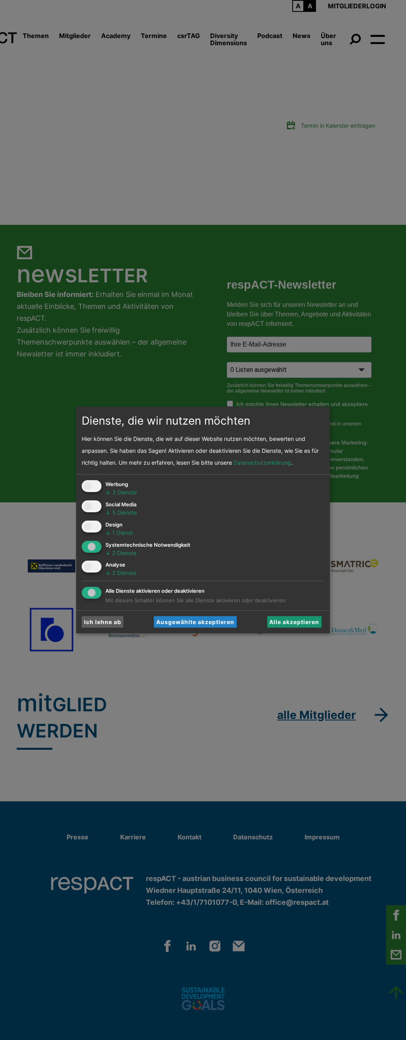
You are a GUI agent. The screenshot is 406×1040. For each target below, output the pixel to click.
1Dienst (119, 532)
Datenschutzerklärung (262, 462)
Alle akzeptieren (294, 622)
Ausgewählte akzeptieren (195, 622)
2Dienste (120, 553)
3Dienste (121, 492)
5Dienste (121, 512)
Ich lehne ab (102, 622)
